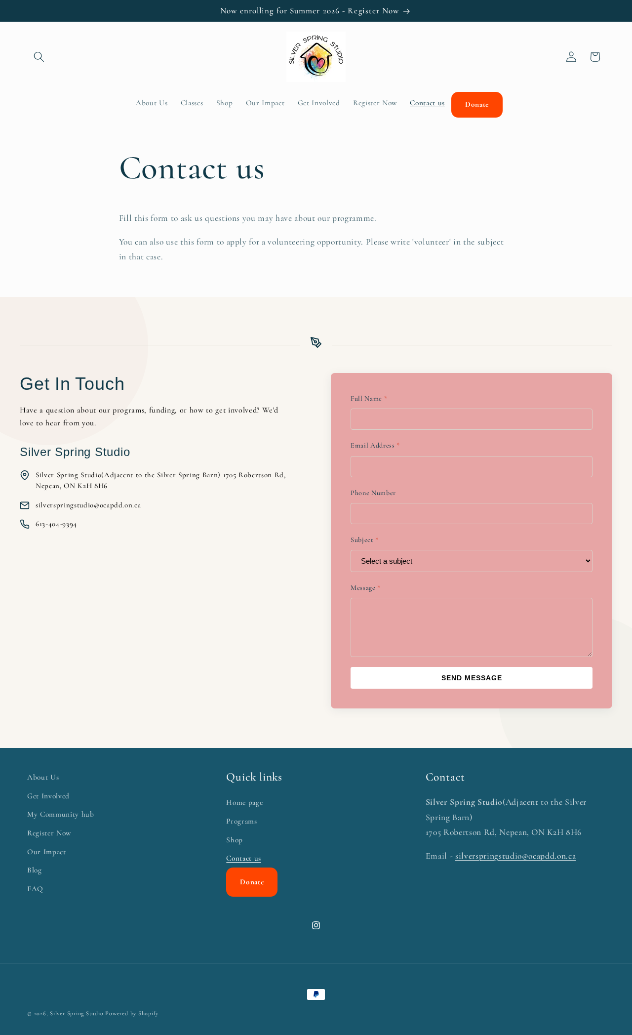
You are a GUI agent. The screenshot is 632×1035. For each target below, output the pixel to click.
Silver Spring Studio (76, 1013)
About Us (43, 777)
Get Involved (48, 795)
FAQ (35, 888)
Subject (365, 540)
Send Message (471, 678)
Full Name (369, 398)
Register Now (49, 832)
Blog (34, 870)
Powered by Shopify (131, 1013)
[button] (39, 57)
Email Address (375, 445)
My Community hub (60, 814)
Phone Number (373, 493)
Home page (244, 802)
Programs (241, 821)
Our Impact (46, 851)
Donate (252, 882)
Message (366, 587)
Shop (234, 839)
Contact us (243, 858)
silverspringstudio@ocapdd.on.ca (515, 856)
